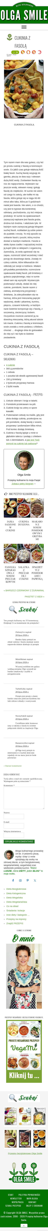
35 (17, 52)
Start (11, 1194)
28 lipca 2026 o (22, 635)
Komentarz (9, 785)
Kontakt (32, 1202)
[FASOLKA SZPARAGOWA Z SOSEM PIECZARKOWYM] (10, 562)
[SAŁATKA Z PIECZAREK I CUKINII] (24, 562)
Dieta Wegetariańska (16, 902)
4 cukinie (10, 365)
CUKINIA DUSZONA (23, 523)
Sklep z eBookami (34, 1205)
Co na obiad (12, 906)
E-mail (6, 822)
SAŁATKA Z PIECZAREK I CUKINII (23, 572)
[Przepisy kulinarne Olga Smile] (24, 15)
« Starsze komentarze (13, 766)
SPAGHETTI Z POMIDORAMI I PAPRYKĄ (37, 572)
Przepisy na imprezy (16, 919)
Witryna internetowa (12, 831)
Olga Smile (22, 1212)
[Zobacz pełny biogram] (34, 484)
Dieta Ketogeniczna (16, 893)
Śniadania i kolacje (15, 910)
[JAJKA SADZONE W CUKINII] (10, 517)
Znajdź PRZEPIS (14, 923)
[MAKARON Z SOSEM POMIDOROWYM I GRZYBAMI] (37, 517)
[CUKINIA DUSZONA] (24, 517)
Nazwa (7, 813)
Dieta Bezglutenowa (16, 889)
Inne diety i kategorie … (18, 915)
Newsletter (16, 1198)
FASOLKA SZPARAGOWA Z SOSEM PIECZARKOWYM (10, 574)
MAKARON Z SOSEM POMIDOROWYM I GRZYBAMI (37, 530)
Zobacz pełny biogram (22, 484)
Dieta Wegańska (14, 897)
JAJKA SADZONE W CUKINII (10, 526)
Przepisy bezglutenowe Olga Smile (25, 1153)
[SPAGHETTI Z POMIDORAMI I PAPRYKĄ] (37, 562)
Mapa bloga (32, 1198)
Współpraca (18, 1202)
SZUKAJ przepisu (13, 1205)
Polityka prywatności (29, 1194)
